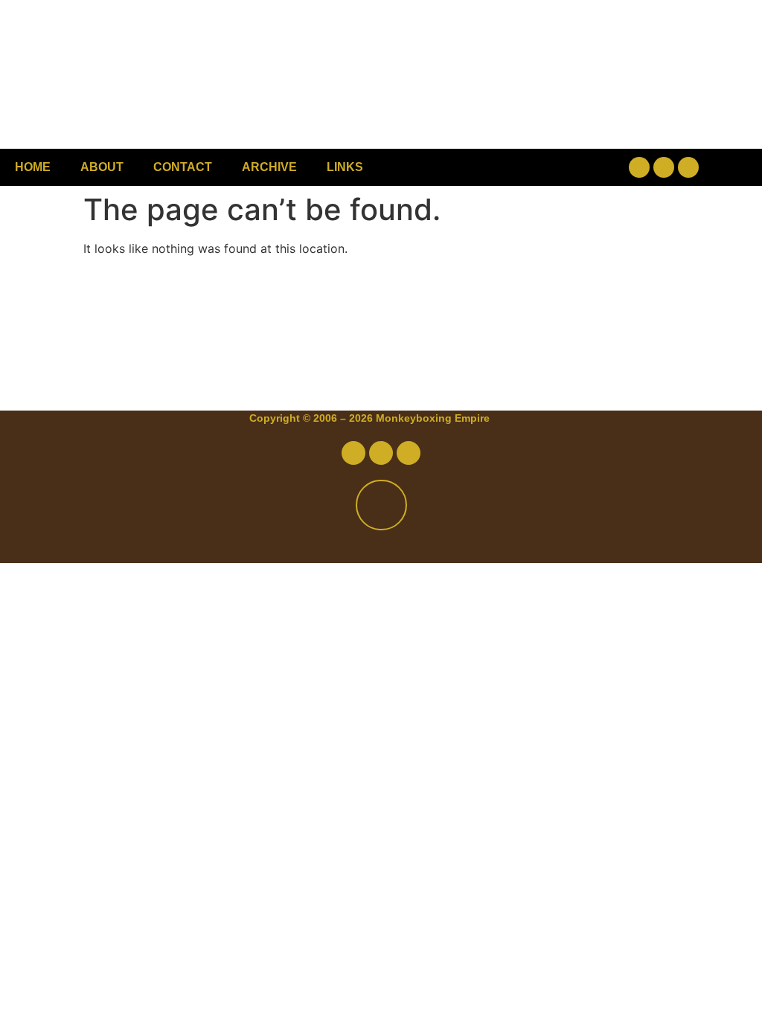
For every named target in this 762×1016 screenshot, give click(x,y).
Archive (269, 167)
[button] (521, 168)
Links (345, 167)
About (102, 167)
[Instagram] (688, 167)
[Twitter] (663, 167)
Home (33, 167)
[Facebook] (639, 167)
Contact (182, 167)
